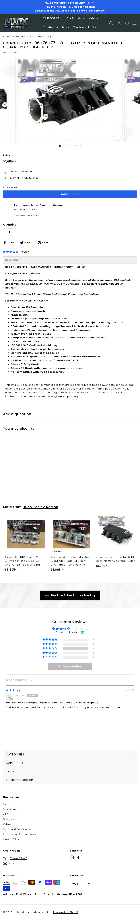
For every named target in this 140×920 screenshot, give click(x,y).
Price (6, 155)
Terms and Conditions (16, 829)
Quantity (9, 224)
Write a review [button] (69, 666)
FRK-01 (43, 300)
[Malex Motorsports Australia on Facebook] (78, 857)
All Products (10, 814)
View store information (26, 215)
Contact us (9, 809)
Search (7, 804)
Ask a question (17, 414)
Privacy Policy (11, 839)
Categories (9, 819)
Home (6, 36)
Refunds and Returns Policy (19, 834)
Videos (7, 824)
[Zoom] (117, 137)
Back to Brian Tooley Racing (72, 595)
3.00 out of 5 (80, 629)
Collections (19, 36)
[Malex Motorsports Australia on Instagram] (72, 857)
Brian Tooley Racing (40, 36)
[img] (13, 690)
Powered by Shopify (66, 912)
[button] (11, 251)
